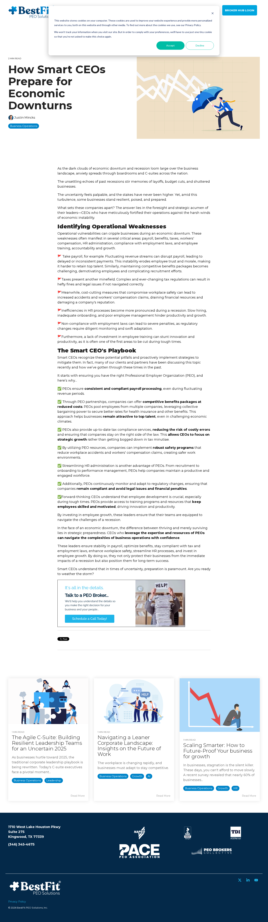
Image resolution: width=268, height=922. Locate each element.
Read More (78, 795)
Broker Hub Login (239, 10)
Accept (170, 45)
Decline (200, 45)
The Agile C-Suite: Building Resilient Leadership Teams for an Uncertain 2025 (47, 743)
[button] (240, 880)
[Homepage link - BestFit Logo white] (35, 896)
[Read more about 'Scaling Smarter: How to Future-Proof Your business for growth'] (220, 705)
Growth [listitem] (137, 776)
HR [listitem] (235, 788)
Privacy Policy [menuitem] (17, 901)
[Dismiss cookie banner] (212, 13)
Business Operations (23, 126)
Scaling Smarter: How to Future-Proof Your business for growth (217, 751)
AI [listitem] (149, 776)
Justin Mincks (24, 117)
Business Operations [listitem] (27, 780)
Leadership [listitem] (53, 780)
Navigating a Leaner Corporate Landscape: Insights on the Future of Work (129, 745)
